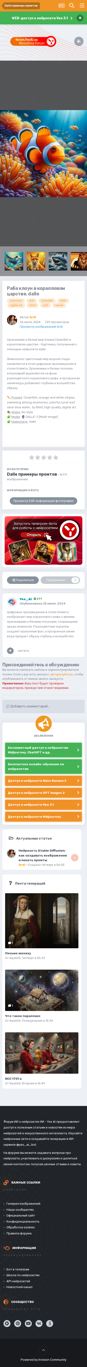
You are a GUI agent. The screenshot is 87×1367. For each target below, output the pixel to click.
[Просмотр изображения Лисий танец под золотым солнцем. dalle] (36, 261)
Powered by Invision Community (43, 1359)
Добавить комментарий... (30, 706)
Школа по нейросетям (22, 1275)
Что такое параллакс (22, 1016)
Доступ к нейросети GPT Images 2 (36, 793)
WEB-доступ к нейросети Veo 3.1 (40, 18)
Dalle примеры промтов (32, 474)
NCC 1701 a (13, 1078)
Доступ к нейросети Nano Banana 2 (37, 780)
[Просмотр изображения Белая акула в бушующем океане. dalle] (58, 261)
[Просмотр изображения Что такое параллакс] (41, 990)
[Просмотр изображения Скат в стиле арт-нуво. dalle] (14, 261)
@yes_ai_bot (26, 1144)
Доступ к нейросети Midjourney (34, 816)
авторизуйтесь (61, 674)
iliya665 (15, 958)
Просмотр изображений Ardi (41, 326)
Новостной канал (19, 1287)
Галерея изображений (23, 1203)
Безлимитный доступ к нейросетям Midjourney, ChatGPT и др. (38, 750)
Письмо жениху (18, 953)
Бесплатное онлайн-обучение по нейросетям (36, 766)
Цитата (23, 650)
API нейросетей (18, 1281)
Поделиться (24, 580)
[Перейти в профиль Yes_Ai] (12, 602)
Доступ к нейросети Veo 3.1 (31, 804)
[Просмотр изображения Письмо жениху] (41, 920)
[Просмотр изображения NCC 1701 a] (41, 1053)
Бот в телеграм (17, 1269)
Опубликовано (43, 603)
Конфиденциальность (22, 1221)
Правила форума (19, 1233)
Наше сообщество (20, 1209)
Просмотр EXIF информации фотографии (43, 501)
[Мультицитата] (10, 651)
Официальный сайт (20, 1215)
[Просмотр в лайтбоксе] (43, 153)
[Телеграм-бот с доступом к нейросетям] (43, 540)
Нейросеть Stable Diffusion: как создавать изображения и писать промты (43, 855)
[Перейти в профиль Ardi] (12, 320)
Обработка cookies (20, 1227)
